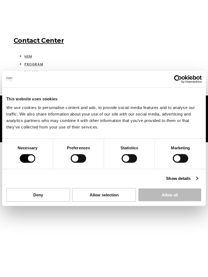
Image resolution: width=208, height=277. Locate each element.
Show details (178, 178)
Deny (38, 194)
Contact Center (39, 40)
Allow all (170, 194)
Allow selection (104, 194)
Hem (28, 56)
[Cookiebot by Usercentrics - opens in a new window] (178, 79)
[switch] (78, 158)
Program (33, 64)
